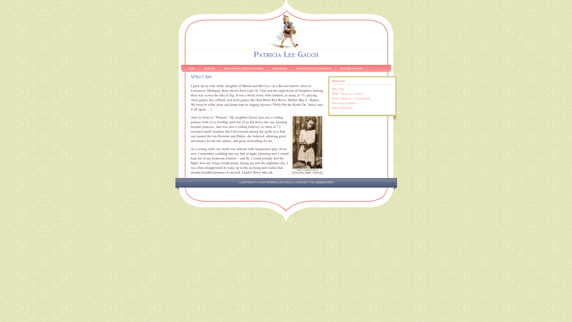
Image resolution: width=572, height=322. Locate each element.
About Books (279, 68)
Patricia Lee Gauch (286, 28)
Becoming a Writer (343, 103)
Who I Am (338, 89)
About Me (209, 68)
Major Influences (342, 108)
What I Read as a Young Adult (351, 98)
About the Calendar (351, 68)
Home (191, 68)
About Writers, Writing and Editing (243, 68)
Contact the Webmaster (314, 182)
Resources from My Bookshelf (313, 68)
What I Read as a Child (347, 93)
